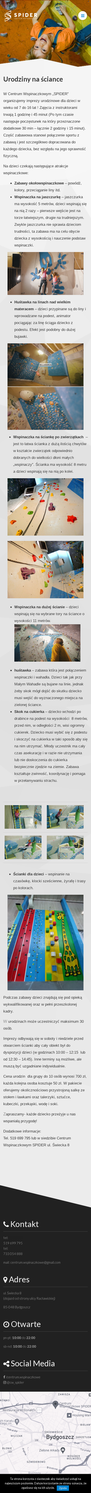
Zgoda (63, 1488)
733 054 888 (13, 1254)
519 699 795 (13, 1243)
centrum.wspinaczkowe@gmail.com (35, 1262)
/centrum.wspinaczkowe (22, 1377)
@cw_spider (15, 1382)
